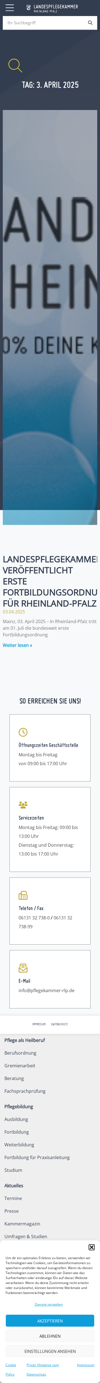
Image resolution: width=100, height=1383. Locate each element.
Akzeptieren (50, 1321)
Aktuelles (13, 1186)
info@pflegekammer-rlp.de (46, 990)
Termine (13, 1198)
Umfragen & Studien (25, 1236)
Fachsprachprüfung (25, 1091)
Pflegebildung (18, 1107)
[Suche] (90, 22)
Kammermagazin (22, 1224)
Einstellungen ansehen (50, 1351)
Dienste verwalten (49, 1304)
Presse (11, 1211)
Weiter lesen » (17, 645)
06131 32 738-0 (34, 918)
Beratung (14, 1078)
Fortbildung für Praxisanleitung (37, 1157)
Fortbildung (16, 1132)
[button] (91, 1247)
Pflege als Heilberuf (24, 1040)
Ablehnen (50, 1336)
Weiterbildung (19, 1145)
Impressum (85, 1365)
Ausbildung (16, 1119)
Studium (13, 1170)
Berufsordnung (20, 1053)
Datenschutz (59, 1024)
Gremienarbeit (19, 1066)
